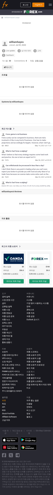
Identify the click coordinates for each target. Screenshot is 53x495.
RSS (3, 410)
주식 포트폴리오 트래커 (12, 391)
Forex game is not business (16, 134)
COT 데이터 (7, 326)
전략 (28, 306)
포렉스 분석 (7, 323)
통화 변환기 (7, 342)
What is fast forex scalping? (16, 151)
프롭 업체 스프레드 (34, 381)
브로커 (5, 352)
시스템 (29, 300)
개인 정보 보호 (17, 432)
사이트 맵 (29, 432)
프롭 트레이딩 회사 (10, 355)
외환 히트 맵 (7, 336)
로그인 (25, 5)
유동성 (5, 329)
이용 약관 (5, 432)
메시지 (9, 67)
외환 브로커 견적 (33, 355)
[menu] (50, 5)
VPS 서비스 (7, 358)
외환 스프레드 (32, 352)
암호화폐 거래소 (9, 384)
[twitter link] (11, 455)
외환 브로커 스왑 (33, 358)
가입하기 (38, 5)
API (3, 407)
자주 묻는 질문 (32, 400)
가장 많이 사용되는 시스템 (37, 303)
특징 (4, 404)
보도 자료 (30, 368)
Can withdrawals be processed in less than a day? (25, 165)
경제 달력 (6, 297)
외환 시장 (6, 310)
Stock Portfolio (8, 413)
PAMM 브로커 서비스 (11, 371)
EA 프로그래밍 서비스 (11, 365)
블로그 (29, 417)
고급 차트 (6, 420)
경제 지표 (6, 339)
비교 (28, 388)
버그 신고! (30, 410)
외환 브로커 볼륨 (33, 361)
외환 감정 (30, 316)
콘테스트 (30, 310)
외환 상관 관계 (8, 316)
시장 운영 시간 (8, 300)
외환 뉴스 (6, 319)
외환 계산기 (7, 332)
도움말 (29, 404)
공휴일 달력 (7, 306)
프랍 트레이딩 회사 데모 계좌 (38, 384)
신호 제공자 (7, 361)
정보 (28, 413)
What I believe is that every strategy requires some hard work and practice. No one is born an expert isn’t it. (25, 156)
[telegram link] (18, 455)
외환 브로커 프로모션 (35, 365)
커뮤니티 (30, 297)
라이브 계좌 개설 (14, 281)
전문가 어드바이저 (10, 381)
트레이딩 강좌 (8, 388)
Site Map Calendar (43, 431)
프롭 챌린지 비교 (33, 378)
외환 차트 (30, 313)
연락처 (29, 407)
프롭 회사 (30, 375)
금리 (4, 303)
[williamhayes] (3, 134)
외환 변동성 (7, 313)
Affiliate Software (9, 417)
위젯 (4, 400)
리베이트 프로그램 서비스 (13, 375)
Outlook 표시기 (32, 319)
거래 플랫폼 (7, 378)
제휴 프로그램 (8, 368)
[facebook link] (4, 455)
